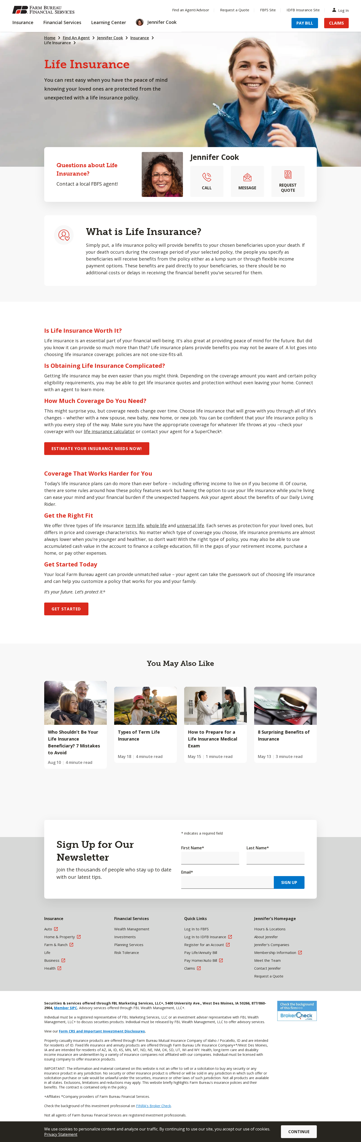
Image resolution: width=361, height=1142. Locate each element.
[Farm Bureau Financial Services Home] (44, 10)
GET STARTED (66, 609)
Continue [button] (298, 1131)
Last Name (258, 848)
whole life (156, 525)
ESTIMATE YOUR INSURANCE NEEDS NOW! (97, 448)
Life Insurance (57, 42)
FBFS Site (268, 10)
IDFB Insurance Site (303, 10)
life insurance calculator (109, 431)
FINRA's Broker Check (153, 1105)
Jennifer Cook (110, 38)
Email (187, 872)
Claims (336, 23)
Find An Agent (76, 38)
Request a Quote (234, 10)
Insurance (139, 38)
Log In (343, 10)
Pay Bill (304, 23)
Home (50, 38)
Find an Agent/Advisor (190, 10)
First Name (192, 848)
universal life (190, 525)
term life (134, 525)
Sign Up (289, 882)
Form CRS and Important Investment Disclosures (102, 1031)
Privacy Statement (60, 1134)
